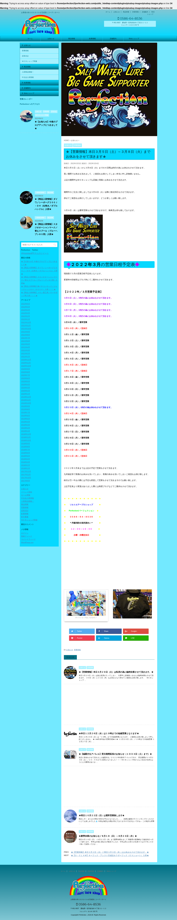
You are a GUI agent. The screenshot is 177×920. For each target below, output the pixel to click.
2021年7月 (25, 338)
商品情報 (126, 12)
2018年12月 (26, 434)
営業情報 (77, 650)
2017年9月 (25, 481)
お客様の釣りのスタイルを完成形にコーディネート (88, 899)
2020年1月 (25, 394)
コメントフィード (28, 539)
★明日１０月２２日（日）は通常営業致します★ (101, 815)
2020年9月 (25, 369)
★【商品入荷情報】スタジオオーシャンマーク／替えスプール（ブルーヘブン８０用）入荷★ (39, 280)
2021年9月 (25, 332)
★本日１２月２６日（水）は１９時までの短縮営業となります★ (109, 733)
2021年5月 (25, 344)
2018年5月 (25, 456)
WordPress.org (27, 542)
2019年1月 (25, 431)
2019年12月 (26, 397)
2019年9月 (25, 406)
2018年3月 (25, 462)
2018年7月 (25, 450)
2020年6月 (25, 378)
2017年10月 (26, 478)
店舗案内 (145, 12)
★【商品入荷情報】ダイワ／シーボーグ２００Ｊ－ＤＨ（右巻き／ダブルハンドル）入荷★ (39, 271)
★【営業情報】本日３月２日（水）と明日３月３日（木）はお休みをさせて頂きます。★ (110, 852)
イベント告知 (26, 492)
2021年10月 (26, 329)
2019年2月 (25, 428)
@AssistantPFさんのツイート (35, 253)
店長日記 (25, 56)
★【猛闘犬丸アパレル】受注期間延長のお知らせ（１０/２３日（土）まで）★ (115, 754)
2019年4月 (25, 422)
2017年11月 (26, 474)
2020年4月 (25, 384)
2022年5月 (25, 307)
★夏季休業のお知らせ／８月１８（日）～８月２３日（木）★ (108, 836)
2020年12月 (26, 360)
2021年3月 (25, 350)
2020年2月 (25, 391)
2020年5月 (25, 381)
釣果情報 (135, 12)
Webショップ (134, 39)
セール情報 (25, 495)
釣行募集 (24, 517)
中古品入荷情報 (28, 77)
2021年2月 (25, 353)
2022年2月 (25, 316)
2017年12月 (26, 471)
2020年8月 (25, 372)
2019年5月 (25, 419)
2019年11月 (26, 400)
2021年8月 (25, 335)
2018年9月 (25, 443)
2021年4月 (25, 347)
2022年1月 (25, 319)
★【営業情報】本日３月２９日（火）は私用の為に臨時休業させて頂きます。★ (116, 672)
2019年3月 (25, 425)
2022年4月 (25, 310)
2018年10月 (26, 440)
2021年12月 (26, 322)
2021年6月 (25, 341)
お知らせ (117, 12)
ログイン (24, 533)
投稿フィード (26, 536)
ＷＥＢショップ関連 (29, 61)
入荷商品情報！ (28, 72)
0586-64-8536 (130, 18)
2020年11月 (26, 363)
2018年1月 (25, 468)
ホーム (108, 12)
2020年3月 (25, 388)
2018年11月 (26, 437)
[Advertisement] (85, 566)
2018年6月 (25, 453)
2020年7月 (25, 375)
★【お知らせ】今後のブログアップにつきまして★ (46, 125)
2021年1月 (25, 356)
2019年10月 (26, 403)
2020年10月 (26, 366)
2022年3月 (25, 313)
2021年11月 (26, 325)
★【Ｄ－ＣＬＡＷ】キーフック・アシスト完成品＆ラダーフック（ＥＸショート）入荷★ (110, 855)
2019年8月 (25, 409)
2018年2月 (25, 465)
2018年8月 (25, 447)
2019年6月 (25, 415)
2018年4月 (25, 459)
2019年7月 (25, 412)
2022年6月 (25, 304)
